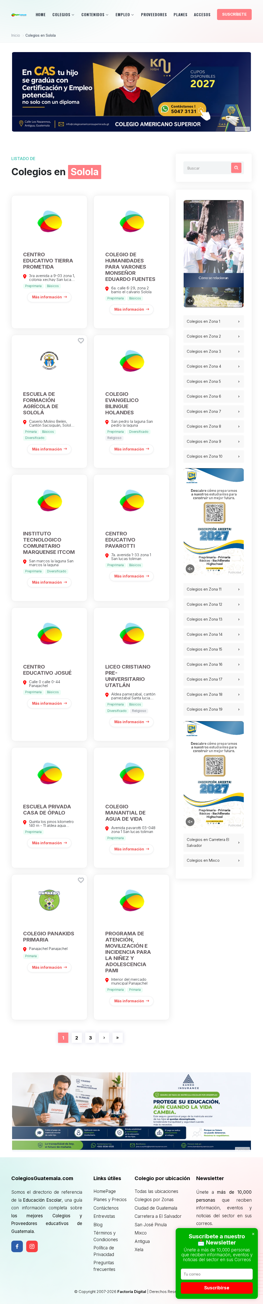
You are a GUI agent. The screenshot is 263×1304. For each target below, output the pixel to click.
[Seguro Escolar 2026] (131, 1112)
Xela (139, 1249)
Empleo (123, 14)
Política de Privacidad (103, 1251)
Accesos (202, 14)
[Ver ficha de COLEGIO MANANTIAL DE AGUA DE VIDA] (131, 808)
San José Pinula (151, 1224)
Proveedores (154, 14)
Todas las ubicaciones (156, 1191)
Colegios (61, 14)
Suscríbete (234, 14)
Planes (180, 14)
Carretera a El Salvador (158, 1216)
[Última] (117, 1038)
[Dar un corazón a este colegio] (81, 341)
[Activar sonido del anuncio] (190, 301)
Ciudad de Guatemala (156, 1208)
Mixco (141, 1233)
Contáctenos (106, 1208)
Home (41, 14)
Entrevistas (104, 1216)
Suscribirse (216, 1287)
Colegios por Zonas (154, 1199)
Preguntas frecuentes (104, 1266)
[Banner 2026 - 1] (131, 92)
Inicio (15, 35)
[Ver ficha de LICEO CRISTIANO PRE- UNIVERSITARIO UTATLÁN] (131, 674)
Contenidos (93, 14)
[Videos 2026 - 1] (214, 253)
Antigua (142, 1241)
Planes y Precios (110, 1199)
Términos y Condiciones (105, 1236)
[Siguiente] (104, 1038)
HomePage (104, 1191)
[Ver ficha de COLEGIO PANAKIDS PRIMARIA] (49, 947)
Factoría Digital (131, 1291)
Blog (97, 1224)
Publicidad (242, 128)
